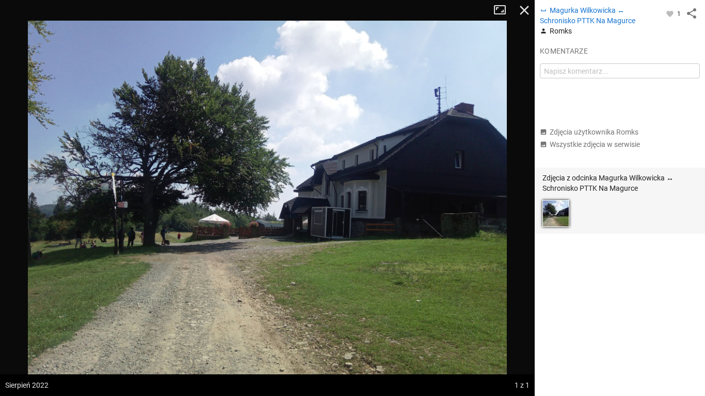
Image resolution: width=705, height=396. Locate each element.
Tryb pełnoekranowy (503, 10)
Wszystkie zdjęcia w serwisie (595, 144)
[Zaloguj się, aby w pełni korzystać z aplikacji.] (671, 13)
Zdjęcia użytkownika (594, 132)
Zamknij (524, 10)
